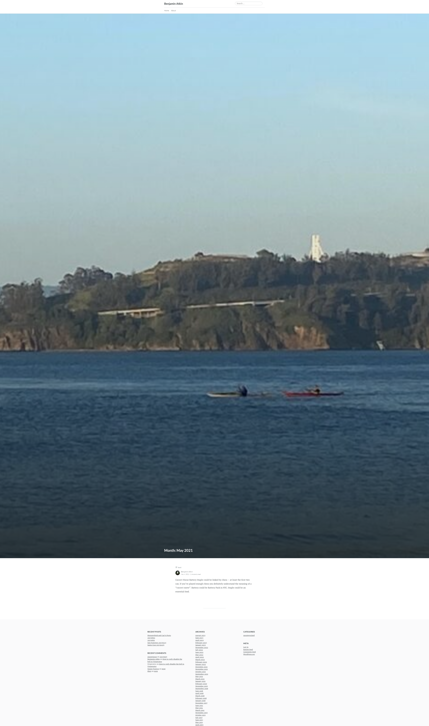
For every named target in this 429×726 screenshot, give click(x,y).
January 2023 (200, 645)
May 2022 (199, 655)
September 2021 (201, 674)
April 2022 (199, 657)
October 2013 (200, 715)
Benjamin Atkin (173, 3)
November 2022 (201, 648)
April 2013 (199, 725)
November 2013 (201, 713)
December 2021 (201, 667)
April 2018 (199, 693)
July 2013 (198, 718)
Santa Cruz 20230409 (155, 645)
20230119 (163, 657)
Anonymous (152, 657)
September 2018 (201, 689)
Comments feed (249, 652)
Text (179, 567)
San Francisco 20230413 (156, 643)
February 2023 (201, 643)
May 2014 (199, 708)
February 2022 (201, 662)
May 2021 (199, 677)
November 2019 (201, 686)
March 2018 (199, 696)
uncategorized (249, 635)
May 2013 (199, 722)
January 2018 (200, 701)
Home (166, 10)
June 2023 (199, 638)
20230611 (151, 640)
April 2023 (199, 640)
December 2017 (201, 703)
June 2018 (199, 691)
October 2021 (200, 672)
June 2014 (199, 706)
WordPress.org (249, 654)
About (173, 10)
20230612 (151, 638)
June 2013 (199, 720)
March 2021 (199, 679)
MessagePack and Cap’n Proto (159, 635)
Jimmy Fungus (153, 669)
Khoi (149, 671)
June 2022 (199, 652)
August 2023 (200, 635)
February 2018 (201, 698)
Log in (245, 647)
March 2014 (199, 710)
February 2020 (201, 684)
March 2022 (200, 660)
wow (163, 669)
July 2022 (199, 650)
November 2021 (201, 669)
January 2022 (200, 665)
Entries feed (248, 650)
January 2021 (200, 681)
